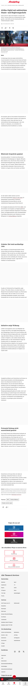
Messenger (3, 608)
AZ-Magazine (17, 637)
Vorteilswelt (3, 619)
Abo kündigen (4, 666)
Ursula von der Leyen (17, 197)
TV (14, 584)
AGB (2, 658)
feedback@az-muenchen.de (16, 494)
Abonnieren (3, 637)
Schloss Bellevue (12, 216)
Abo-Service (3, 640)
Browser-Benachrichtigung (6, 614)
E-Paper (3, 643)
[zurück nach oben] (14, 677)
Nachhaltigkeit (17, 593)
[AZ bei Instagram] (19, 651)
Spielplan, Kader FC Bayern (7, 622)
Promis (2, 595)
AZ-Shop (16, 635)
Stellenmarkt (16, 603)
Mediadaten (16, 632)
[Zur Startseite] (14, 2)
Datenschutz (4, 660)
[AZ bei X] (23, 651)
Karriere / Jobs (4, 635)
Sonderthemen (17, 640)
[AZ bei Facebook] (15, 651)
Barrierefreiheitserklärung (6, 663)
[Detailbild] (26, 32)
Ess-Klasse (3, 616)
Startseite (2, 5)
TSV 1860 (3, 593)
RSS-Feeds (3, 611)
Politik (6, 5)
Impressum (3, 655)
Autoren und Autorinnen (6, 632)
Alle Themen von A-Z (5, 603)
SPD (22, 207)
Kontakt (3, 645)
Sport (15, 582)
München (3, 582)
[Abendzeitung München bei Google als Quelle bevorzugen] (13, 28)
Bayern (2, 587)
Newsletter (3, 605)
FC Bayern (3, 590)
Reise (15, 590)
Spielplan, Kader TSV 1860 (6, 625)
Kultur (15, 587)
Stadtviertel (3, 584)
